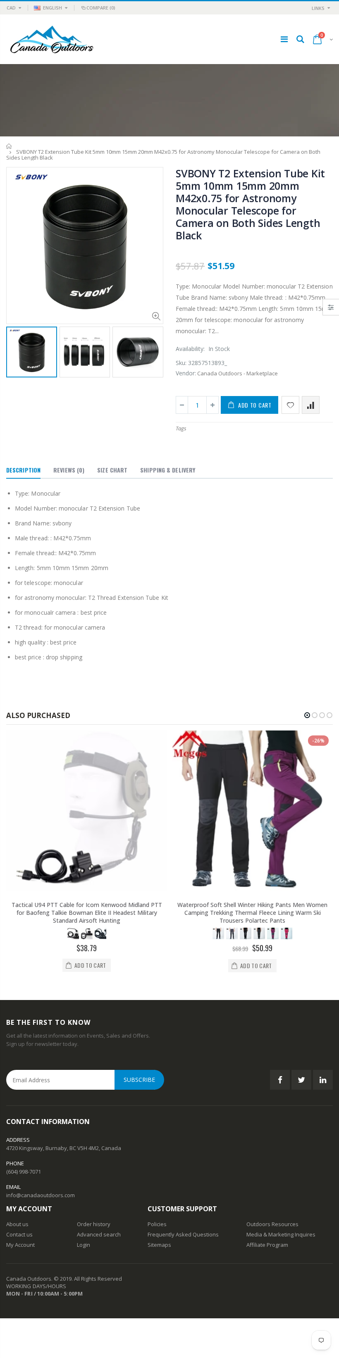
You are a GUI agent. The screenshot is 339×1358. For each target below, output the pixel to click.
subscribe (139, 1080)
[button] (307, 715)
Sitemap (158, 1244)
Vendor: (186, 373)
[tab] (23, 470)
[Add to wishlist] (290, 405)
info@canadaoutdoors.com (40, 1195)
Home (9, 146)
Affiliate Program (267, 1244)
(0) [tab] (68, 469)
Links (318, 8)
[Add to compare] (311, 405)
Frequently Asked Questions (183, 1234)
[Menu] (284, 39)
